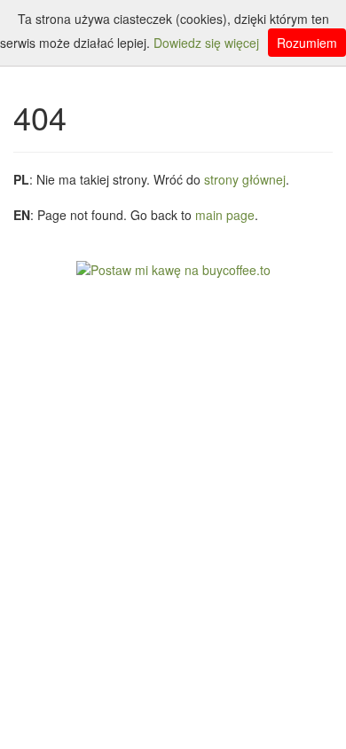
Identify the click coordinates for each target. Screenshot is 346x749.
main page (225, 215)
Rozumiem (307, 42)
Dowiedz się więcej (206, 42)
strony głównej (245, 179)
